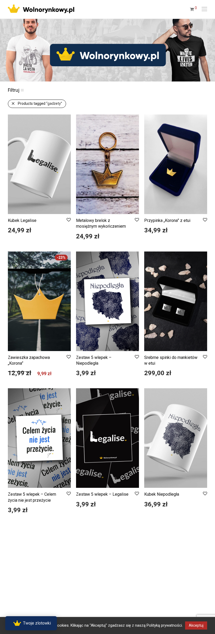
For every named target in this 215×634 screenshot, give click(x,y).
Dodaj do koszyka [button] (19, 233)
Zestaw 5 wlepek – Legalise (102, 494)
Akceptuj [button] (196, 625)
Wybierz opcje (16, 375)
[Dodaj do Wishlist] (68, 220)
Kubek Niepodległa (161, 494)
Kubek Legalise (22, 220)
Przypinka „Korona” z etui (167, 220)
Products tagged (40, 103)
